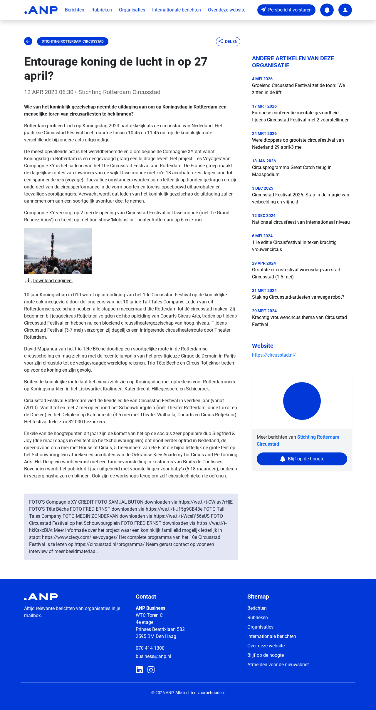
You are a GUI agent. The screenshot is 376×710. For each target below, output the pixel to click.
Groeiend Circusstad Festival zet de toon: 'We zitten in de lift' (298, 89)
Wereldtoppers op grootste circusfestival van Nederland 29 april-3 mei (298, 143)
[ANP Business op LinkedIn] (139, 670)
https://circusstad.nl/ (274, 355)
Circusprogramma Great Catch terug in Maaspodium (292, 171)
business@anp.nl (153, 656)
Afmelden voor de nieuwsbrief (278, 664)
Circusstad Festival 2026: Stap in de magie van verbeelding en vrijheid (300, 198)
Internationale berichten (176, 10)
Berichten (74, 10)
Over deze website (226, 10)
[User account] (345, 10)
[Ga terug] (28, 41)
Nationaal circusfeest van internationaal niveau (301, 222)
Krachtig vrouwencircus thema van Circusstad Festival (299, 321)
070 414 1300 (150, 648)
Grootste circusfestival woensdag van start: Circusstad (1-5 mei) (297, 273)
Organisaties (132, 10)
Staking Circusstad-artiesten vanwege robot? (298, 297)
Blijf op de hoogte (265, 655)
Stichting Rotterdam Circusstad (73, 41)
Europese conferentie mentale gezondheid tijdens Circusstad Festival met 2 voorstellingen (301, 116)
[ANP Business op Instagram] (151, 670)
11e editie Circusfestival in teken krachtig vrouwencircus (294, 246)
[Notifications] (327, 10)
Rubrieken (101, 10)
